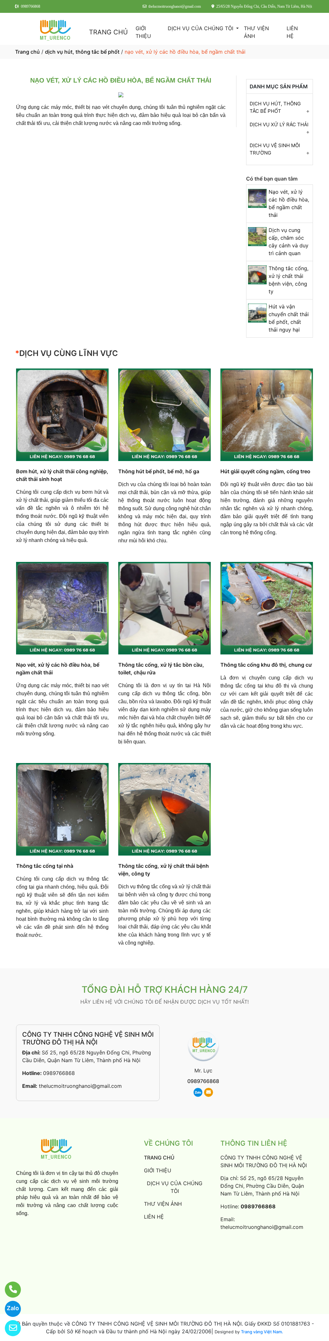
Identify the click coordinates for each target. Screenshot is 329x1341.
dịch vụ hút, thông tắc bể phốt (82, 52)
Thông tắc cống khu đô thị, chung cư (266, 665)
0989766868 (59, 1073)
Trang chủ (27, 52)
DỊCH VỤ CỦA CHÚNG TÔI (201, 28)
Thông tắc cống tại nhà (44, 866)
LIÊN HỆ (292, 32)
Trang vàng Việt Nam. (262, 1331)
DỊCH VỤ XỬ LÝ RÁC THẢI (279, 124)
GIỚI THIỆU (143, 32)
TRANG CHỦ (108, 32)
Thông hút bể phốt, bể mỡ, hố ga (158, 471)
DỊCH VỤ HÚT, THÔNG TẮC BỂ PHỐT (275, 107)
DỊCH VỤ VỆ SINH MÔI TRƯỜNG (275, 149)
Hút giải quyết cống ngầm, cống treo (265, 471)
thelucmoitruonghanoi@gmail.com (80, 1086)
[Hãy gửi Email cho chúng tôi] (9, 1328)
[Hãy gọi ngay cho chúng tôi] (9, 1289)
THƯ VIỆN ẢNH (256, 32)
